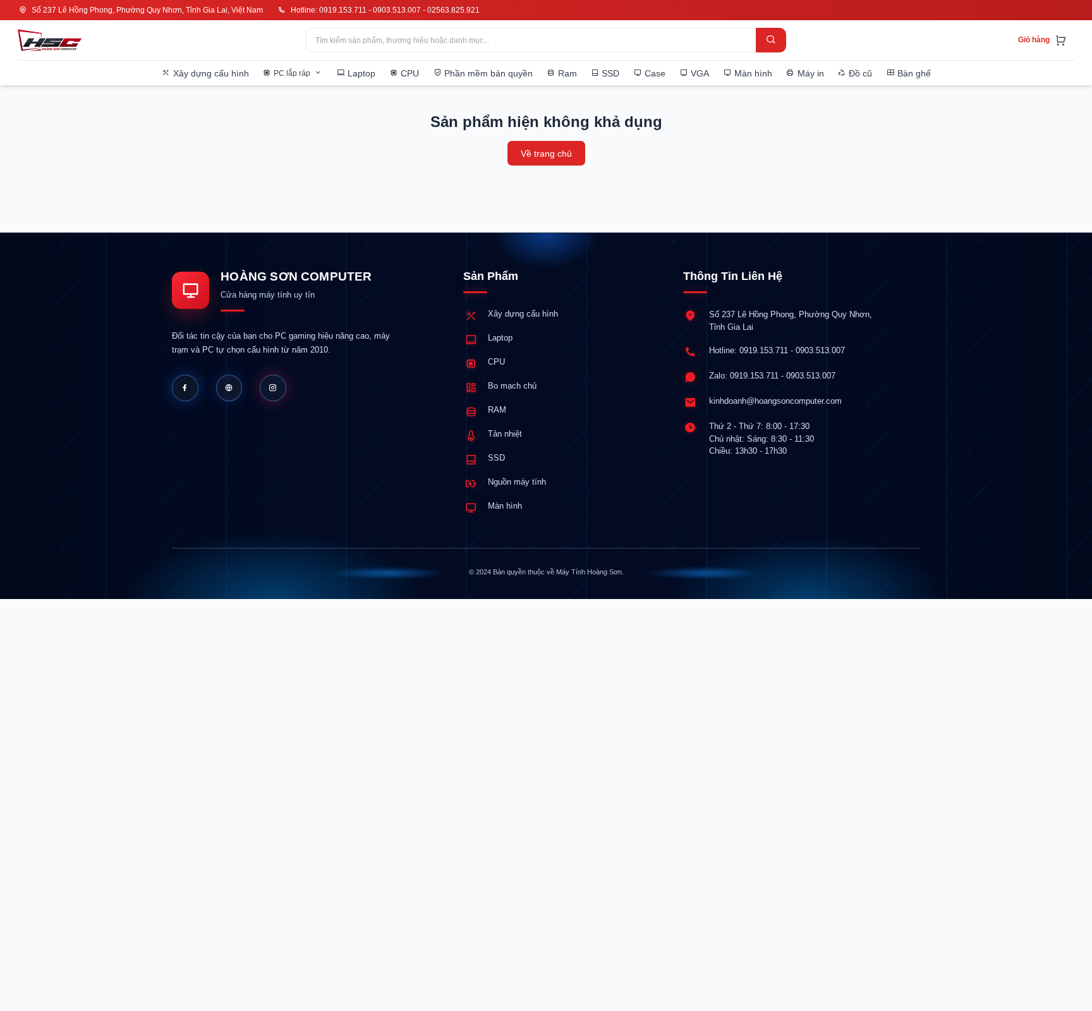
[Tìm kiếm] (771, 40)
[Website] (229, 388)
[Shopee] (273, 388)
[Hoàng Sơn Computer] (50, 40)
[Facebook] (185, 388)
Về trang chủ (546, 153)
